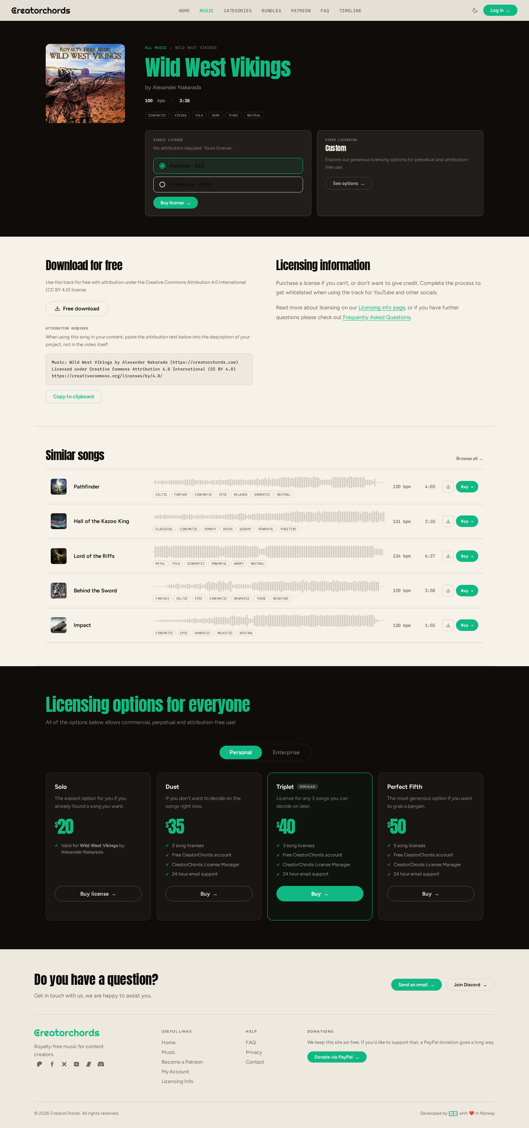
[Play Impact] (59, 625)
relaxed (241, 494)
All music (156, 47)
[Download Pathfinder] (448, 486)
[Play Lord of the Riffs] (59, 556)
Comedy (210, 529)
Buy (467, 486)
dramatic (262, 494)
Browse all (469, 458)
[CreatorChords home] (41, 10)
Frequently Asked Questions (377, 317)
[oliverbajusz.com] (453, 1113)
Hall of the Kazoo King (101, 521)
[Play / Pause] (85, 83)
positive (288, 529)
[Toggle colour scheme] (475, 10)
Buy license (175, 202)
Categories (238, 10)
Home (184, 10)
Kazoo (228, 529)
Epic (223, 494)
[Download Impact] (448, 625)
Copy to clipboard (73, 397)
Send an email (416, 984)
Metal (160, 563)
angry (239, 563)
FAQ (325, 10)
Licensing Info (177, 1081)
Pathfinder (86, 486)
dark (216, 115)
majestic (225, 633)
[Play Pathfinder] (59, 487)
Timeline (350, 10)
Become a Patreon (182, 1062)
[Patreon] (39, 1064)
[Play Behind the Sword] (59, 591)
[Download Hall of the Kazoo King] (448, 521)
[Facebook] (51, 1064)
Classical (164, 529)
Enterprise (286, 752)
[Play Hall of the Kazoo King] (59, 521)
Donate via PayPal (337, 1057)
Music (207, 10)
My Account (175, 1072)
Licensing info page (381, 307)
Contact (255, 1062)
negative (281, 598)
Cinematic (157, 115)
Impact (82, 625)
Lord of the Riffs (94, 556)
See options (349, 183)
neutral (254, 115)
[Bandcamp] (88, 1064)
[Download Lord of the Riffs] (448, 556)
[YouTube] (76, 1064)
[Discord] (100, 1064)
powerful (266, 529)
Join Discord (470, 984)
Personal (241, 752)
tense (233, 115)
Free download (81, 308)
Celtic (161, 494)
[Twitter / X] (64, 1064)
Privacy (254, 1052)
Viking (180, 115)
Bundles (271, 10)
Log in (500, 10)
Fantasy (181, 494)
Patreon (301, 10)
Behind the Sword (95, 590)
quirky (245, 529)
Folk (199, 115)
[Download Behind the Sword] (448, 590)
